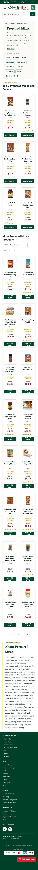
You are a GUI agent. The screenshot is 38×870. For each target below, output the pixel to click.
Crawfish (6, 774)
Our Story (6, 797)
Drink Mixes (10, 67)
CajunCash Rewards (9, 817)
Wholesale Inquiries (9, 802)
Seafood (5, 771)
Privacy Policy (7, 742)
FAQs (4, 751)
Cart (4, 820)
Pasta (19, 71)
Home (6, 23)
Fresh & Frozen (8, 765)
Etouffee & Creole (12, 76)
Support (5, 753)
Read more (10, 48)
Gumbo (16, 57)
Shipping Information (10, 748)
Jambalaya (10, 62)
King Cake (6, 782)
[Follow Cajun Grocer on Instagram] (10, 829)
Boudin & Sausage (9, 768)
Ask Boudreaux (28, 859)
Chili (24, 57)
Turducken (6, 776)
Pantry (12, 23)
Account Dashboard (9, 811)
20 (26, 634)
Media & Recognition (10, 800)
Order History (7, 814)
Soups (20, 67)
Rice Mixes (21, 62)
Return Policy (7, 739)
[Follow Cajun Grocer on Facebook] (5, 829)
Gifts (4, 785)
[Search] (32, 14)
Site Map (6, 756)
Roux (8, 57)
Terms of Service (8, 745)
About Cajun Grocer (9, 794)
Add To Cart (10, 135)
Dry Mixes (9, 71)
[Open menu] (5, 7)
